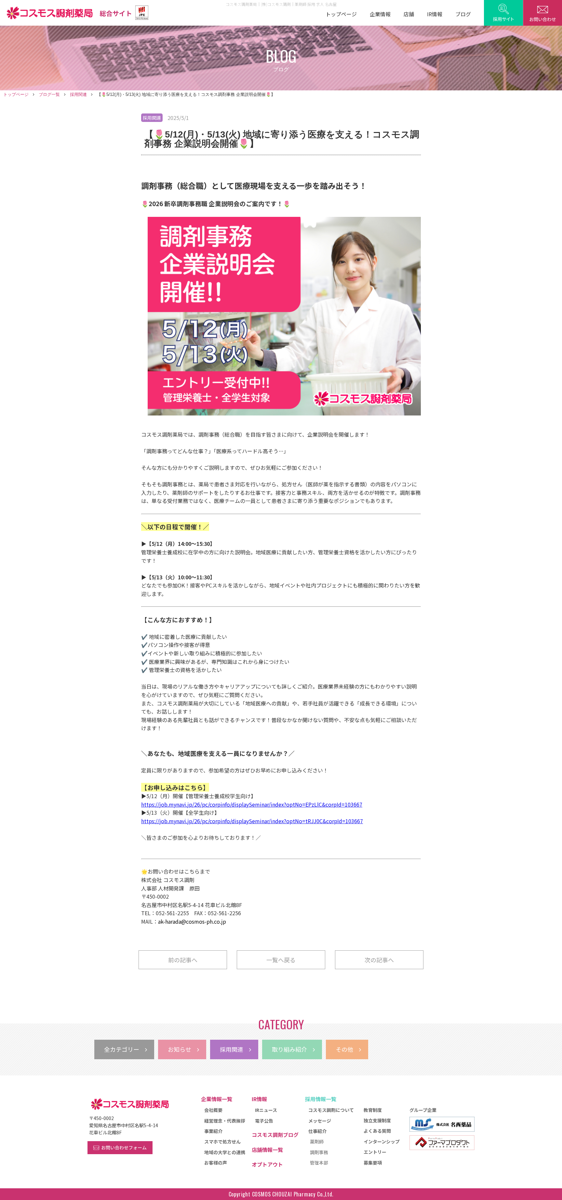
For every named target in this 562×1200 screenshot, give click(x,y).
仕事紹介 (317, 1131)
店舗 (409, 14)
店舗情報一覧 (267, 1150)
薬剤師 (317, 1141)
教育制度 (373, 1110)
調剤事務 (319, 1152)
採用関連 (78, 94)
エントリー (375, 1152)
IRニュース (266, 1110)
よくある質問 (377, 1130)
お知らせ (182, 1049)
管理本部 (319, 1162)
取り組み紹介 (292, 1049)
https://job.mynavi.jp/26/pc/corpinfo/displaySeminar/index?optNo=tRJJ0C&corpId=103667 (252, 821)
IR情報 (434, 14)
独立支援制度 (377, 1120)
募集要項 (373, 1162)
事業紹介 (213, 1131)
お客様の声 (215, 1162)
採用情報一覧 (320, 1099)
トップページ (341, 14)
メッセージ (319, 1120)
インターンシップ (382, 1141)
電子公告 (264, 1120)
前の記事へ (182, 960)
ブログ (463, 14)
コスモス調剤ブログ (275, 1135)
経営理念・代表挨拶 (224, 1120)
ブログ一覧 (49, 94)
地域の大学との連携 (224, 1152)
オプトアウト (267, 1164)
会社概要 (213, 1110)
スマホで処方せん (222, 1141)
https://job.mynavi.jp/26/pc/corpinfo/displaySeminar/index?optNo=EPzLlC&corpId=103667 (251, 804)
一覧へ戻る (281, 960)
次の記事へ (379, 960)
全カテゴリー (124, 1049)
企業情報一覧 (216, 1099)
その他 (347, 1049)
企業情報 (380, 14)
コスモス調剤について (331, 1110)
